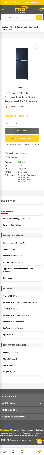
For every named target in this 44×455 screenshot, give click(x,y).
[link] (4, 451)
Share (36, 144)
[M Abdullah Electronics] (22, 10)
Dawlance (22, 172)
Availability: (10, 162)
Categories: (10, 175)
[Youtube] (6, 2)
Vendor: (8, 172)
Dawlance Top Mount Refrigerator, (27, 176)
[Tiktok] (18, 2)
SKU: (7, 165)
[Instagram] (14, 2)
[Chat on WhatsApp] (39, 441)
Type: (7, 169)
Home (2, 24)
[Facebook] (10, 2)
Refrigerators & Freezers (25, 180)
